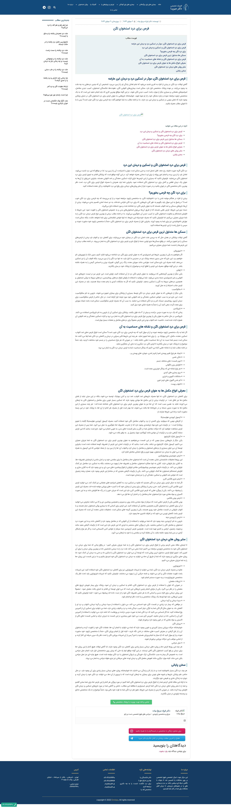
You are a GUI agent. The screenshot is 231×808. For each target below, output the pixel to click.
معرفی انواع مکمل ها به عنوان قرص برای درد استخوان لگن (162, 63)
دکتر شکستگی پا (145, 777)
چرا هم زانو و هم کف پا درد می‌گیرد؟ (57, 26)
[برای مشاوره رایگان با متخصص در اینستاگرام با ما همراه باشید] (131, 731)
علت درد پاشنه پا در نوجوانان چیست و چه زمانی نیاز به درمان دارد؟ (56, 61)
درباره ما (70, 4)
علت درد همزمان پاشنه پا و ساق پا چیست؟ (56, 34)
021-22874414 (109, 780)
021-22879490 (109, 777)
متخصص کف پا (146, 789)
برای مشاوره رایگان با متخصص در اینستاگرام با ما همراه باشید (158, 731)
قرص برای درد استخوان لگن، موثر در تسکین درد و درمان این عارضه (158, 43)
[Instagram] (49, 7)
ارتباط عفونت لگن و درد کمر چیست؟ (57, 87)
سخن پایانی (181, 70)
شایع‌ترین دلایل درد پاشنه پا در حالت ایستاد (56, 43)
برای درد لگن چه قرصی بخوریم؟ (173, 51)
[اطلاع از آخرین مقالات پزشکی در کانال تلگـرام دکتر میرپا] (131, 738)
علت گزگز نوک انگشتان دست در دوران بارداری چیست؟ (56, 102)
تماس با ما (113, 10)
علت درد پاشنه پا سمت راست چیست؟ (57, 51)
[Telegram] (44, 7)
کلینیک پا (93, 4)
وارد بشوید (163, 751)
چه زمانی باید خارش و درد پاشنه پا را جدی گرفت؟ (55, 79)
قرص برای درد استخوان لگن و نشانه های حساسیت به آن (162, 59)
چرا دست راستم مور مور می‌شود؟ (55, 94)
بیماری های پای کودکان (126, 4)
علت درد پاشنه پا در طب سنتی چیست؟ (56, 70)
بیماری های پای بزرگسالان (147, 4)
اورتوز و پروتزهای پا (107, 4)
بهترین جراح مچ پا (144, 780)
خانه (159, 4)
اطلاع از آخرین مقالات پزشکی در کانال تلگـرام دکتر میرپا (159, 738)
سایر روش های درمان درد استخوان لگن (170, 67)
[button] (54, 7)
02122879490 (74, 786)
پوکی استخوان (83, 4)
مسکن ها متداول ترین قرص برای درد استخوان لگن (165, 55)
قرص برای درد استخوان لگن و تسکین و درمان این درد (164, 47)
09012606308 (110, 784)
